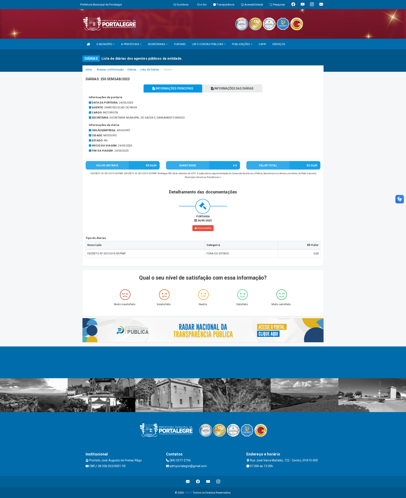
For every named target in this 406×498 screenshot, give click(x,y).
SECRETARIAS (157, 44)
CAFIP (262, 44)
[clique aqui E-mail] (188, 481)
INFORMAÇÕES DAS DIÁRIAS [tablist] (234, 88)
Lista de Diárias (149, 69)
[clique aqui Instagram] (218, 481)
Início (89, 69)
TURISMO (180, 44)
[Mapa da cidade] (203, 362)
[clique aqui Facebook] (198, 481)
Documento (204, 228)
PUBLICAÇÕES (241, 44)
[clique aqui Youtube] (208, 481)
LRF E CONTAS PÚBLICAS (208, 44)
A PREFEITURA (130, 44)
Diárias (132, 69)
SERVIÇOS (278, 44)
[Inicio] (88, 44)
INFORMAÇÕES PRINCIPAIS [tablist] (174, 88)
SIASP (188, 492)
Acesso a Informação (110, 69)
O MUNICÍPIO (104, 44)
